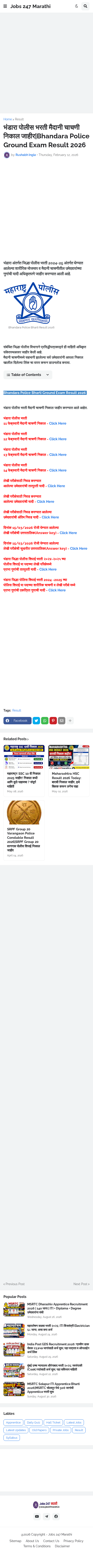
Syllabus (11, 1437)
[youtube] (37, 1516)
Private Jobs (61, 1430)
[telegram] (46, 1516)
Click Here (57, 423)
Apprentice (13, 1422)
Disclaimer (62, 1546)
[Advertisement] (46, 63)
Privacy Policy (73, 1541)
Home (7, 119)
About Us (32, 1541)
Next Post (80, 1284)
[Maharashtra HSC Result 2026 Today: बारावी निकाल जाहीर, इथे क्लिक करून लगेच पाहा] (68, 757)
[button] (5, 6)
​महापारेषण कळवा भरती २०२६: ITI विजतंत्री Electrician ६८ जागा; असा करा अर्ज (58, 1327)
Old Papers (39, 1430)
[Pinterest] (53, 720)
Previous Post (15, 1284)
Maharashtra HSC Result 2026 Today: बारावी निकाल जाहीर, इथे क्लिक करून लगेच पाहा (66, 780)
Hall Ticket (53, 1422)
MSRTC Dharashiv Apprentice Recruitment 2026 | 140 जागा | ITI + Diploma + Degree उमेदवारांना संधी (57, 1308)
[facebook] (56, 1516)
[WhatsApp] (44, 720)
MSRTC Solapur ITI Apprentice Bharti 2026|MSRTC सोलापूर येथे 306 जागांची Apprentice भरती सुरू (53, 1387)
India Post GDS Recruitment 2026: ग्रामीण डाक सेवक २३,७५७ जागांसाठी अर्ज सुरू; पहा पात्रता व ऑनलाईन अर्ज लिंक (58, 1348)
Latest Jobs (74, 1422)
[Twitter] (36, 720)
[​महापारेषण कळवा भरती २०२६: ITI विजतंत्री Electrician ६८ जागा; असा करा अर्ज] (14, 1331)
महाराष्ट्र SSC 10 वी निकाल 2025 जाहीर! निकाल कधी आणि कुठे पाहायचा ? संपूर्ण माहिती (23, 780)
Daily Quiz (33, 1422)
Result (19, 119)
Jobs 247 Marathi (30, 6)
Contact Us (51, 1541)
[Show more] (70, 720)
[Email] (61, 720)
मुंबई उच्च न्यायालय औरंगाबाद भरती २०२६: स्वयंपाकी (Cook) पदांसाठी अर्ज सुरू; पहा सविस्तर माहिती (54, 1367)
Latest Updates (16, 1430)
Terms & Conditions (37, 1546)
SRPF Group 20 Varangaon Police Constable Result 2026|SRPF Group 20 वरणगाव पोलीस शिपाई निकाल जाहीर (23, 839)
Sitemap (15, 1541)
